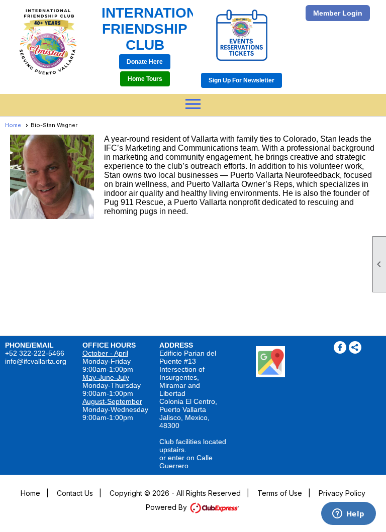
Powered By (167, 507)
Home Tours (145, 78)
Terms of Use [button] (279, 493)
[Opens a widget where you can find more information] (348, 514)
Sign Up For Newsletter (241, 80)
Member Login (337, 13)
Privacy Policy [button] (342, 493)
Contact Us (75, 493)
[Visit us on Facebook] (340, 347)
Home (13, 125)
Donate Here (145, 61)
